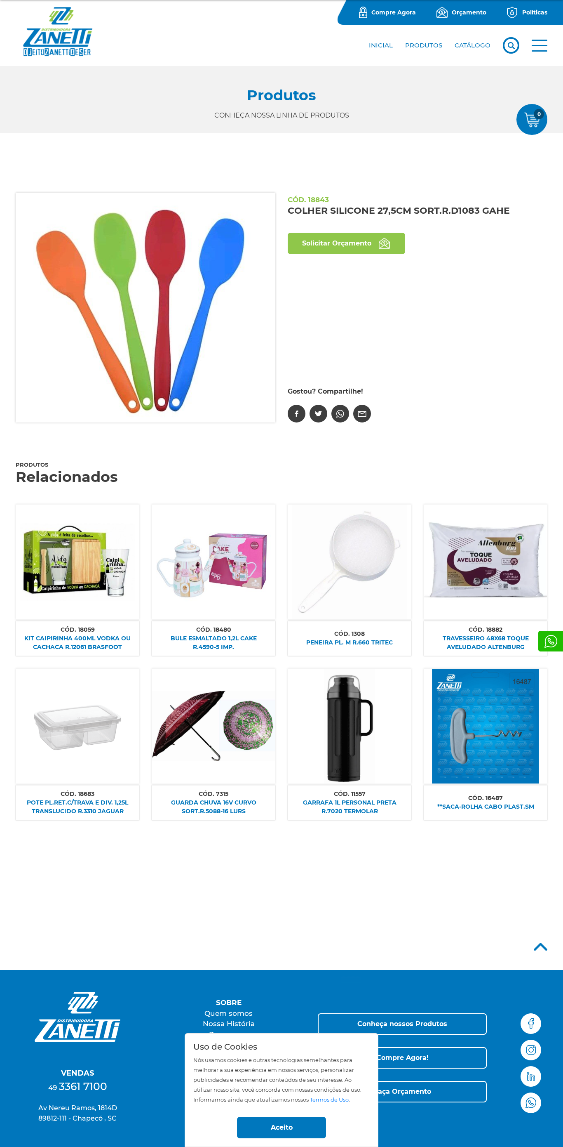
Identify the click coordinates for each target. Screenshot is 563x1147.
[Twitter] (318, 413)
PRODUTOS (423, 45)
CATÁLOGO (472, 45)
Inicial (381, 45)
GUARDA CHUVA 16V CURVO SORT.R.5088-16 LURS (213, 807)
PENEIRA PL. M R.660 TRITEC (349, 642)
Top (540, 947)
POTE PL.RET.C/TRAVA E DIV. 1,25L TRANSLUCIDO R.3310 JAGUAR (77, 807)
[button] (539, 46)
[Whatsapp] (550, 641)
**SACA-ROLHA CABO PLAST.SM (485, 806)
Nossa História (229, 1024)
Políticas (534, 12)
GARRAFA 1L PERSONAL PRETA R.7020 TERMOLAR (349, 807)
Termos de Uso (329, 1100)
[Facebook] (296, 413)
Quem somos (228, 1013)
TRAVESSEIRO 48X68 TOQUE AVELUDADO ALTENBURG (486, 643)
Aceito (282, 1127)
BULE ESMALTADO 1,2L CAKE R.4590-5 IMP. (214, 643)
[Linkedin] (531, 1076)
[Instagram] (531, 1050)
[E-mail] (362, 413)
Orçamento (469, 12)
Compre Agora (393, 12)
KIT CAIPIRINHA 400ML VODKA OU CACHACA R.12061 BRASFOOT (77, 643)
